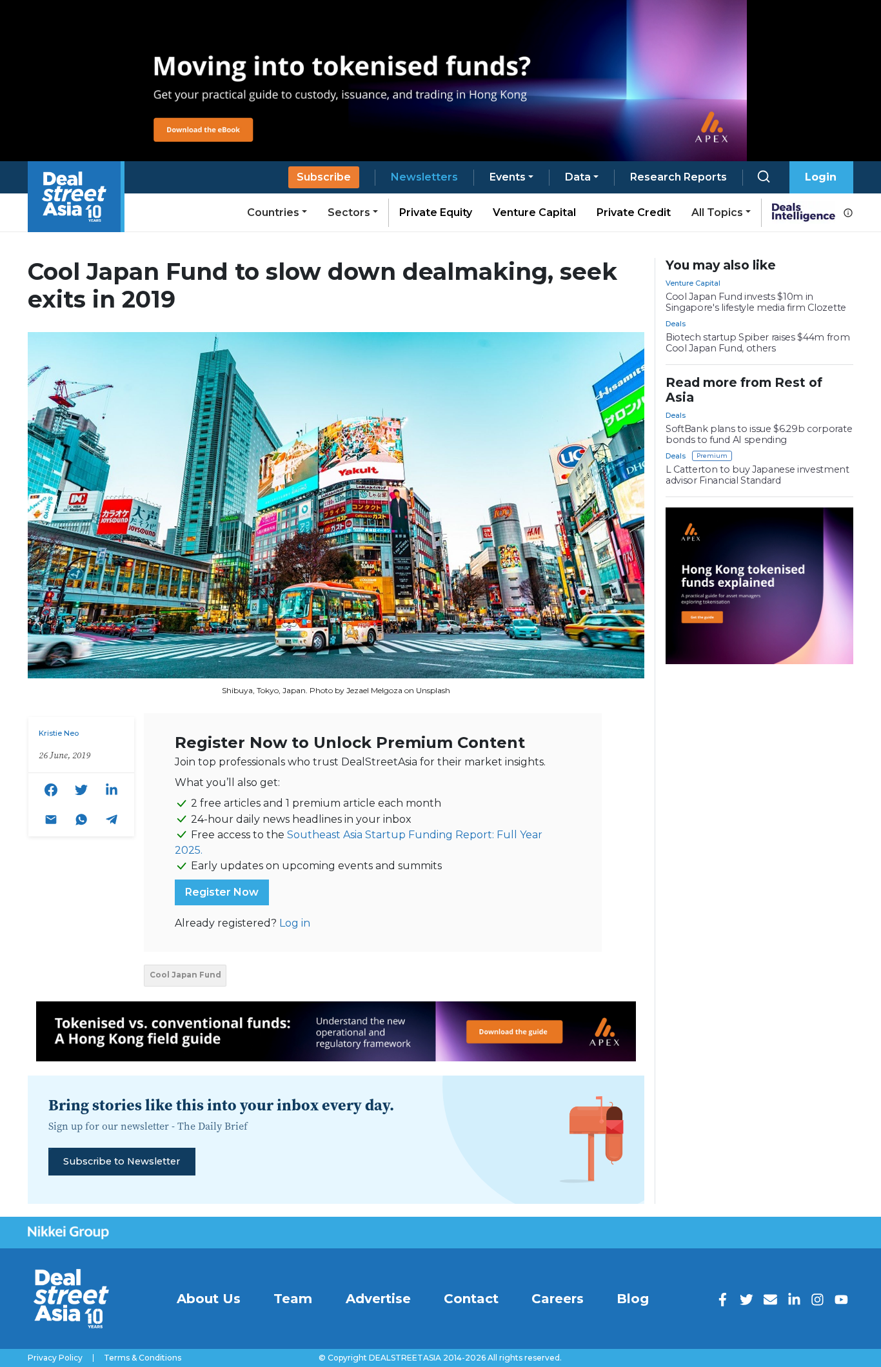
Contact (471, 1298)
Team (292, 1298)
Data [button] (578, 177)
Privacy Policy (55, 1358)
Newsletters (424, 177)
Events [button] (508, 177)
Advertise (378, 1298)
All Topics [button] (717, 212)
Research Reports (678, 177)
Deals (676, 323)
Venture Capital (534, 212)
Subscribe (324, 177)
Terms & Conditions (142, 1358)
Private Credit (634, 212)
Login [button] (820, 177)
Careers (557, 1298)
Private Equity (435, 212)
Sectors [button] (349, 212)
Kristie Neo (59, 733)
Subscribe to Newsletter (121, 1161)
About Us (209, 1298)
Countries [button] (273, 212)
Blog (633, 1298)
